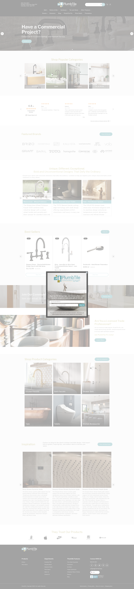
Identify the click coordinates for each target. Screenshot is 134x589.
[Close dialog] (86, 272)
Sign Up (82, 305)
